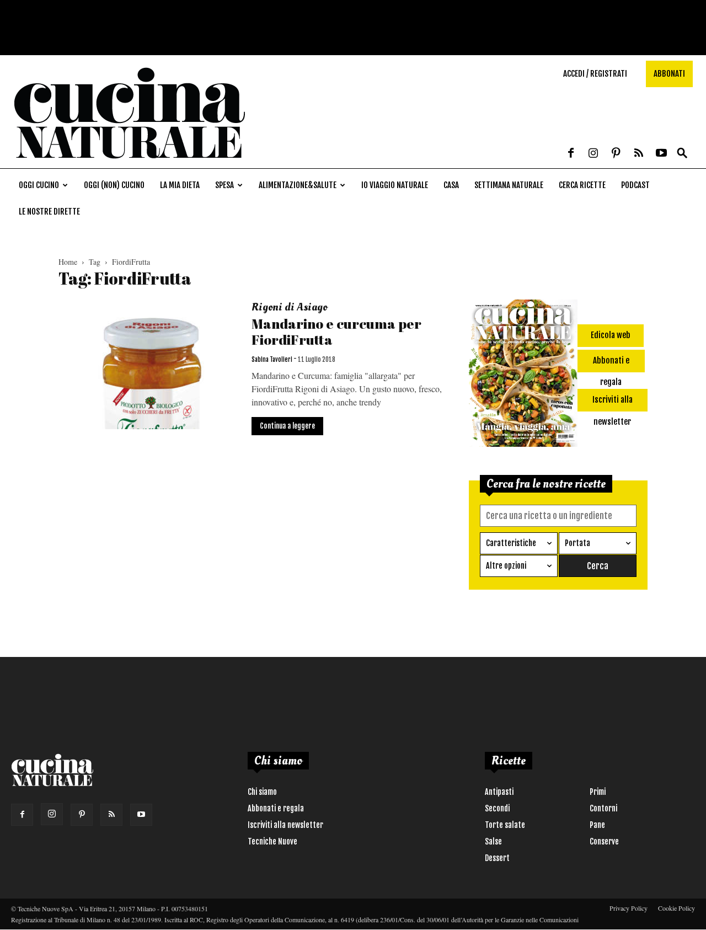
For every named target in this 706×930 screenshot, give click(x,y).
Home (67, 261)
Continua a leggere (287, 425)
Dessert (497, 858)
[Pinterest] (616, 153)
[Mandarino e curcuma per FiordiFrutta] (147, 364)
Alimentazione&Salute (297, 185)
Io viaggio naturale (394, 185)
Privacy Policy (628, 908)
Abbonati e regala (276, 808)
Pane (597, 825)
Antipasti (499, 792)
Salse (493, 841)
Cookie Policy (676, 908)
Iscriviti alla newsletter (285, 825)
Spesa (224, 185)
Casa (451, 185)
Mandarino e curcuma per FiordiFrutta (336, 331)
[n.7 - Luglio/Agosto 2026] (523, 375)
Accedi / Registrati (595, 73)
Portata (577, 543)
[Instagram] (593, 153)
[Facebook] (570, 153)
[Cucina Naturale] (129, 162)
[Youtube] (661, 153)
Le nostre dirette (49, 211)
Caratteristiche (511, 543)
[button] (682, 153)
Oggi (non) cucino (114, 185)
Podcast (635, 185)
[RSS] (638, 153)
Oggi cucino (39, 185)
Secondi (497, 808)
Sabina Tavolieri (272, 360)
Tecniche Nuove (272, 841)
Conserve (604, 841)
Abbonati (669, 73)
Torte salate (505, 825)
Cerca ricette (582, 185)
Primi (598, 792)
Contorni (603, 808)
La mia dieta (180, 185)
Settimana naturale (508, 185)
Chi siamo (262, 792)
